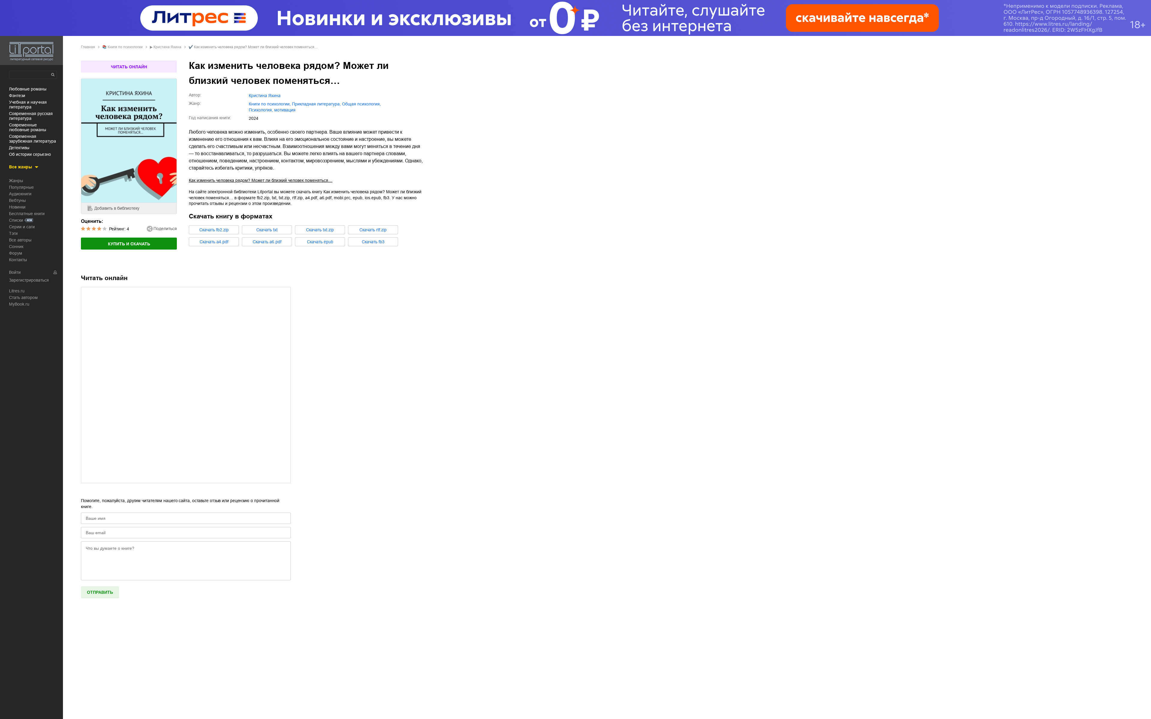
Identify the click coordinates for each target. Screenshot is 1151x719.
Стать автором (23, 297)
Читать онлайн (129, 66)
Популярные (21, 187)
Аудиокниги (20, 193)
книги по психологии (125, 47)
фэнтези (17, 95)
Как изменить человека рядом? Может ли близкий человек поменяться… (260, 180)
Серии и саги (22, 226)
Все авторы (20, 240)
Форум (15, 253)
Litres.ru (17, 290)
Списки (16, 220)
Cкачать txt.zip (320, 229)
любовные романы (27, 89)
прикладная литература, (316, 104)
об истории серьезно (30, 154)
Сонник (16, 246)
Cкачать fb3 (373, 241)
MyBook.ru (19, 304)
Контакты (18, 259)
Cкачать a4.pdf (214, 241)
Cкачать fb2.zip (214, 229)
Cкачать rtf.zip (373, 229)
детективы (19, 147)
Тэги (13, 233)
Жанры (16, 180)
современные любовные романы (27, 127)
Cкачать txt (267, 229)
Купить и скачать (129, 243)
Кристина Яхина (167, 47)
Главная (88, 47)
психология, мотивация (272, 110)
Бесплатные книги (27, 213)
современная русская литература (31, 116)
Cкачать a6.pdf (267, 241)
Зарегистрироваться (29, 280)
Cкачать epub (320, 241)
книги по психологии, (270, 104)
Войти (15, 272)
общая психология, (361, 104)
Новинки (17, 207)
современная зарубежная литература (32, 139)
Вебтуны (17, 200)
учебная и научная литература (28, 104)
